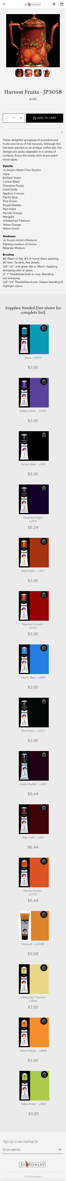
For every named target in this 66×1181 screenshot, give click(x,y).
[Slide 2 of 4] (28, 73)
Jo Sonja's (37, 1176)
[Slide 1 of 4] (19, 73)
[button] (43, 328)
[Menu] (4, 4)
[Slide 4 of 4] (47, 73)
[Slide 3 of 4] (38, 73)
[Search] (54, 4)
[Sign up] (59, 1149)
